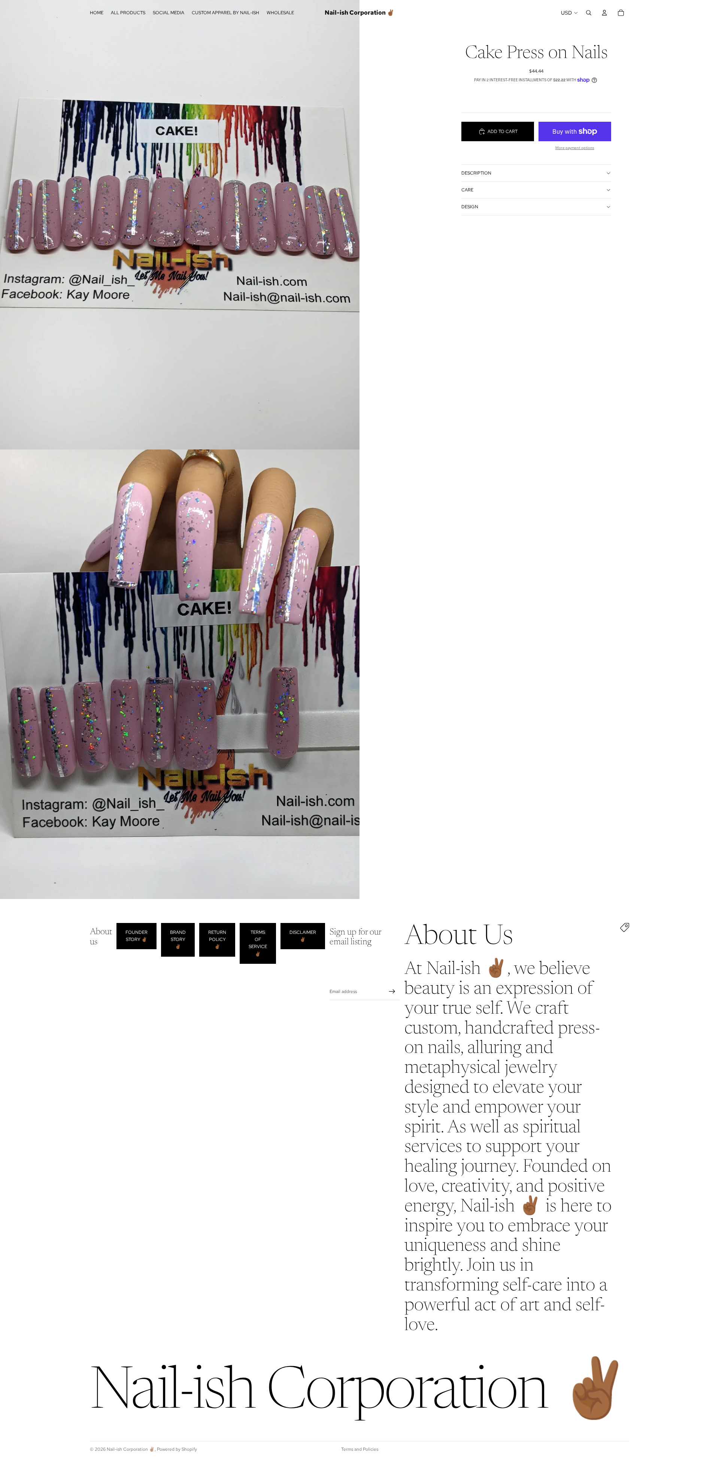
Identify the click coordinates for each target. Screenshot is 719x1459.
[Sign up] (392, 992)
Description (476, 173)
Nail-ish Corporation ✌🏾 (131, 1449)
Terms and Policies (359, 1449)
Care (467, 190)
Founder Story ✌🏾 (136, 935)
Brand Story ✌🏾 (178, 939)
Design (469, 207)
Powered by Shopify (177, 1449)
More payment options (574, 147)
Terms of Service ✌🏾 (258, 943)
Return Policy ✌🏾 (217, 939)
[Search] (588, 12)
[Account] (604, 12)
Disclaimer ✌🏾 (302, 935)
